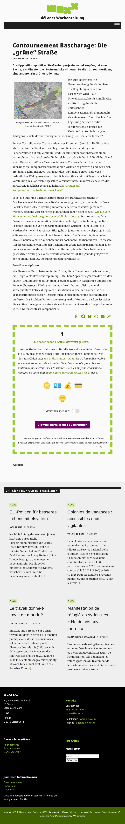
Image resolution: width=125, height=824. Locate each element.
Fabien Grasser (18, 623)
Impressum (10, 785)
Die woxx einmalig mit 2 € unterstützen (62, 425)
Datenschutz (10, 789)
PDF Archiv (72, 740)
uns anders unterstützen (59, 358)
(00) (75, 709)
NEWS (13, 504)
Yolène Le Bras (75, 534)
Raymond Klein (20, 58)
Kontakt (71, 700)
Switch (73, 411)
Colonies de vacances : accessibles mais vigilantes (89, 519)
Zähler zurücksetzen (96, 442)
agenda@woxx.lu (85, 722)
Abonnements (11, 744)
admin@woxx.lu (74, 713)
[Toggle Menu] (117, 24)
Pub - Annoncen (12, 748)
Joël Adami (15, 527)
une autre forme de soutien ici (68, 372)
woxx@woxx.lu (88, 718)
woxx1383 (18, 465)
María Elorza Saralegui (81, 637)
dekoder (104, 447)
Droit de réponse (13, 782)
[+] (43, 576)
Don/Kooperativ (12, 751)
